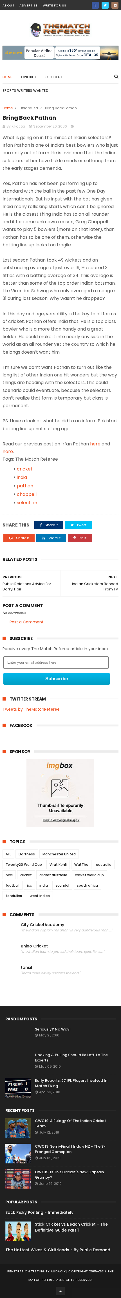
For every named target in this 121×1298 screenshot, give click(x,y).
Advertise (28, 5)
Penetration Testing (26, 1271)
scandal (62, 885)
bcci (9, 875)
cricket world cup (89, 875)
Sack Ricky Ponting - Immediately (39, 1212)
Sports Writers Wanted (26, 90)
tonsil (26, 967)
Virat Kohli (58, 864)
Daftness (27, 854)
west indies (40, 895)
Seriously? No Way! (53, 1029)
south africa (87, 885)
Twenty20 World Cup (24, 864)
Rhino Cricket (34, 946)
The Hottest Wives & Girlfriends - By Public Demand (57, 1250)
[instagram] (114, 5)
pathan (25, 486)
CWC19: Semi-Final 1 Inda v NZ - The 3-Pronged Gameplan (70, 1149)
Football (54, 77)
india (22, 477)
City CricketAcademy (42, 924)
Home (8, 77)
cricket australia (53, 875)
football (12, 885)
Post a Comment (27, 622)
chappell (27, 494)
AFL (8, 854)
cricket (29, 77)
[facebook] (95, 5)
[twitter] (105, 5)
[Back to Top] (60, 1291)
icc (29, 885)
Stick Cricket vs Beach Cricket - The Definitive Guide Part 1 (71, 1227)
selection (27, 502)
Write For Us (54, 5)
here (95, 444)
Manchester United (59, 854)
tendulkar (14, 895)
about (9, 5)
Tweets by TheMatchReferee (31, 709)
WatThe (81, 864)
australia (103, 864)
